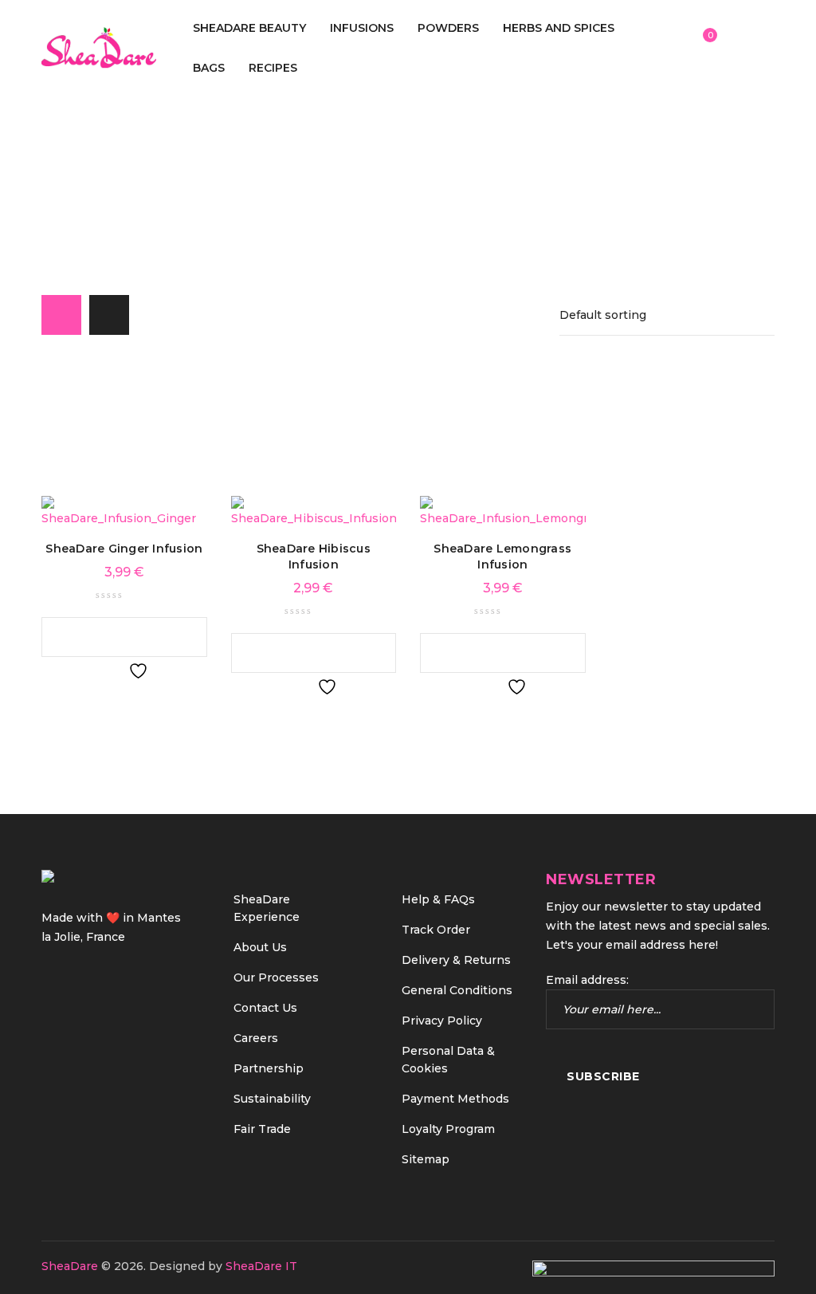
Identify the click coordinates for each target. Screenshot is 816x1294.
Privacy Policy (442, 1020)
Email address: (587, 980)
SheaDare (69, 1266)
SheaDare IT (261, 1266)
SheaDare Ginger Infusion (123, 548)
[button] (108, 637)
